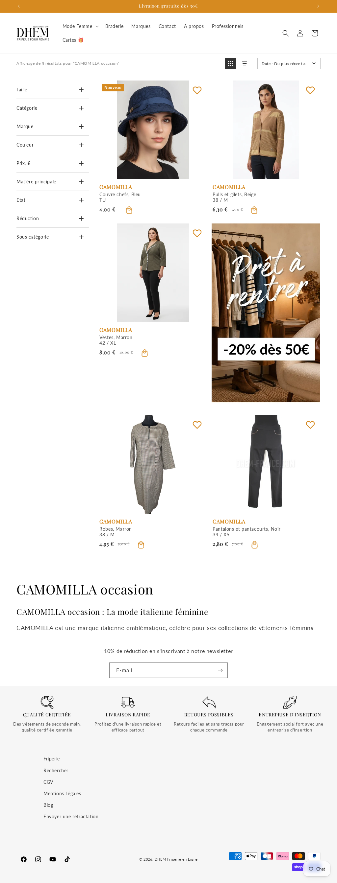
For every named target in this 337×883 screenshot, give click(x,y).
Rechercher (55, 770)
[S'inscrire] (220, 670)
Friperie (51, 758)
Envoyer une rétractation (70, 816)
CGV (48, 782)
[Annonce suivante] (318, 6)
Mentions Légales (62, 793)
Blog (48, 805)
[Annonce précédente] (19, 6)
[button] (80, 26)
